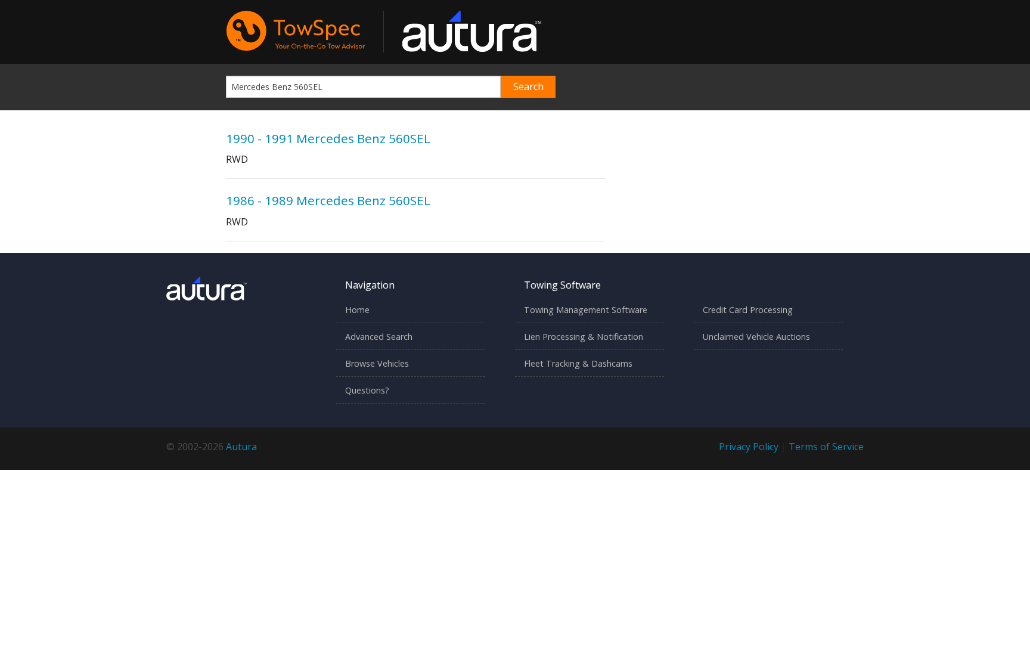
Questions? (367, 390)
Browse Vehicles (377, 363)
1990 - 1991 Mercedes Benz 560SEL (328, 138)
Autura (241, 446)
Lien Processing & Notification (583, 336)
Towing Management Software (585, 309)
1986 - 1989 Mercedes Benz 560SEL (328, 200)
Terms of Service (826, 446)
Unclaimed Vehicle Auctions (756, 336)
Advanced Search (378, 336)
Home (357, 309)
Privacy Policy (748, 446)
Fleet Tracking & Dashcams (578, 363)
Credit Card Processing (748, 309)
